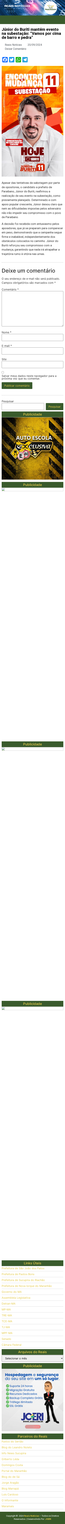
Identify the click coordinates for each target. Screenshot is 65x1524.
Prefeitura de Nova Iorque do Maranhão (27, 1286)
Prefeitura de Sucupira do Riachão (23, 1280)
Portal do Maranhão (14, 1471)
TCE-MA (7, 1321)
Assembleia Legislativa (16, 1297)
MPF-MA (7, 1333)
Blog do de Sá (11, 1476)
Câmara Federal (12, 1344)
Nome (6, 332)
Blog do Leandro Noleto (17, 1447)
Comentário (10, 289)
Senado (6, 1339)
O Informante (10, 1500)
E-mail (7, 345)
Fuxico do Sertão (12, 1441)
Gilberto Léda (10, 1459)
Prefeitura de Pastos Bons (18, 1274)
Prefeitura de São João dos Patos (23, 1268)
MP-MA (6, 1309)
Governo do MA (12, 1291)
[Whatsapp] (43, 19)
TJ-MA (6, 1327)
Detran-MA (9, 1303)
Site (4, 359)
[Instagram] (29, 19)
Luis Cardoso (10, 1494)
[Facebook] (21, 19)
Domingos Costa (12, 1465)
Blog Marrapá (10, 1488)
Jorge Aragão (10, 1482)
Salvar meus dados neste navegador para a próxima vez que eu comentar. (29, 377)
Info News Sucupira (14, 1453)
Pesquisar (8, 401)
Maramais (8, 1506)
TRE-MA (7, 1315)
